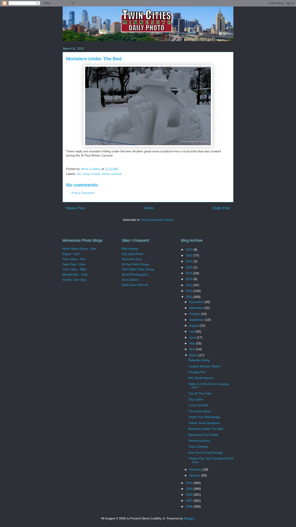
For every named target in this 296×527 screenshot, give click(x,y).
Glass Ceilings (198, 446)
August (194, 325)
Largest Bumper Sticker (205, 366)
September (197, 319)
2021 (190, 261)
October (195, 314)
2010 (190, 483)
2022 (190, 255)
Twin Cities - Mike (74, 269)
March (194, 355)
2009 (190, 488)
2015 (190, 273)
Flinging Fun (197, 372)
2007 (190, 500)
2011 (189, 296)
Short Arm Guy (132, 259)
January (195, 475)
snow (85, 174)
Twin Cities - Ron (74, 259)
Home (149, 208)
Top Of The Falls (200, 393)
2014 (190, 279)
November (196, 307)
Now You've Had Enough (206, 452)
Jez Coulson (130, 279)
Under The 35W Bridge (204, 417)
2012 (190, 291)
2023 (190, 249)
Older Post (221, 208)
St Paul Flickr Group (135, 264)
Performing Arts (199, 440)
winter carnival (112, 174)
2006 (190, 506)
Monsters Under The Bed (206, 428)
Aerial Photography (135, 274)
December (196, 302)
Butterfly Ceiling (199, 360)
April (192, 349)
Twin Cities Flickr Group (138, 269)
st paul (95, 174)
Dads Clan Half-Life (135, 285)
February (196, 469)
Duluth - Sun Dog (74, 279)
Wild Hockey (130, 248)
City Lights (196, 399)
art (79, 174)
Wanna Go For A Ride (203, 435)
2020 (190, 267)
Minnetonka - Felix (75, 274)
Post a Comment (83, 193)
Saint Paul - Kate (73, 264)
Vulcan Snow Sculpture (204, 423)
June (193, 337)
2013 (190, 285)
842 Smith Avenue (201, 378)
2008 (190, 494)
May (192, 343)
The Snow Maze (200, 411)
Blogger (189, 518)
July (192, 331)
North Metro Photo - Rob (79, 248)
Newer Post (75, 208)
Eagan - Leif (70, 254)
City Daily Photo (132, 254)
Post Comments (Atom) (157, 219)
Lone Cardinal (198, 405)
